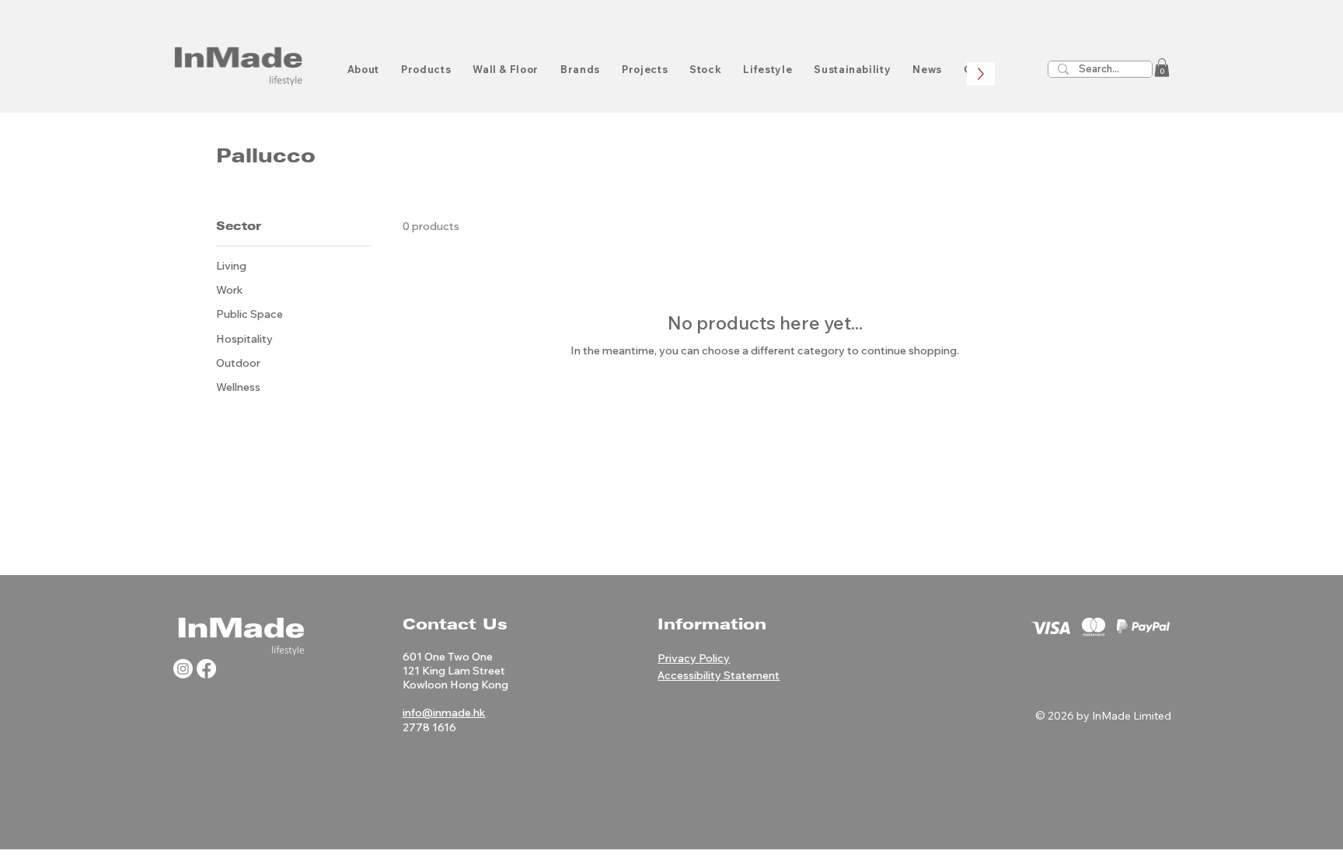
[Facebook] (206, 668)
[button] (1162, 67)
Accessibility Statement (719, 675)
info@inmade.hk (444, 713)
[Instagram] (183, 668)
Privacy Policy (694, 658)
